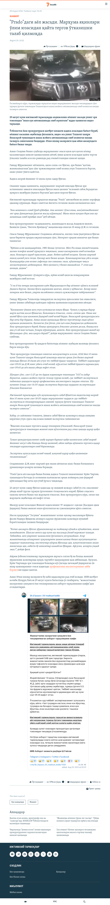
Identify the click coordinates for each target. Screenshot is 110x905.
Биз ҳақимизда (17, 872)
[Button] (50, 46)
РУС (55, 902)
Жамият (14, 16)
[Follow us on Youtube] (12, 854)
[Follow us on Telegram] (18, 854)
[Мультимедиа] (26, 901)
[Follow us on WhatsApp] (37, 854)
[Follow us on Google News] (49, 854)
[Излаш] (84, 901)
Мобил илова (16, 892)
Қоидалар (61, 872)
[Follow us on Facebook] (24, 854)
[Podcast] (55, 854)
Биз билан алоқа (17, 877)
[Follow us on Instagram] (30, 854)
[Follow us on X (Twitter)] (43, 854)
